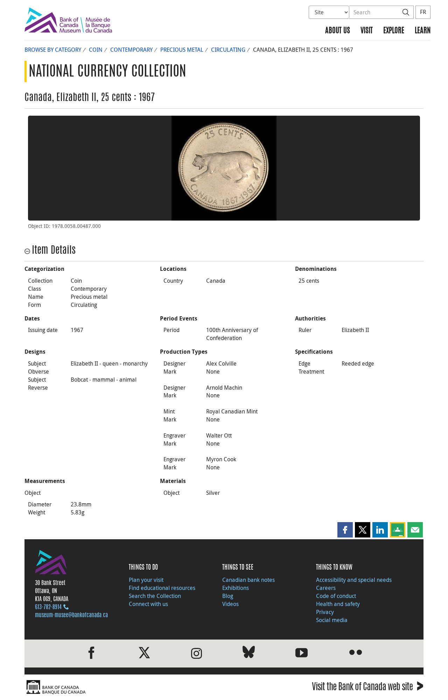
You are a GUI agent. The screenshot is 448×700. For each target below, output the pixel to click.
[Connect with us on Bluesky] (248, 653)
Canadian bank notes (248, 580)
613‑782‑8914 (48, 607)
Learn (422, 31)
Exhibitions (235, 588)
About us (337, 31)
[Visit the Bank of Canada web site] (122, 687)
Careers (326, 588)
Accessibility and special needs (354, 580)
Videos (230, 604)
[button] (345, 529)
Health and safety (338, 604)
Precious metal (181, 49)
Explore (393, 31)
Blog (227, 596)
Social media (332, 620)
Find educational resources (162, 588)
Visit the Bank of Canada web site (368, 687)
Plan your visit (146, 580)
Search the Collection (155, 596)
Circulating (228, 49)
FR (423, 12)
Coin (96, 49)
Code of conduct (336, 596)
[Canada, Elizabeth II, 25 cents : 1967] (223, 168)
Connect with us (148, 604)
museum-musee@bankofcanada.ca (71, 615)
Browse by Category (52, 49)
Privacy (325, 612)
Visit (366, 31)
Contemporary (131, 49)
